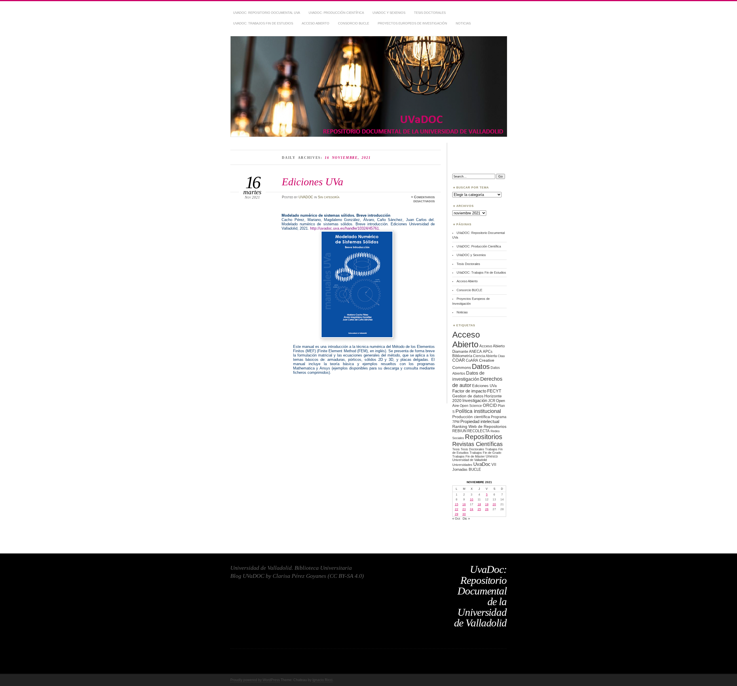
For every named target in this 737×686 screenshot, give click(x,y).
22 (456, 509)
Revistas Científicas (477, 444)
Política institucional (478, 411)
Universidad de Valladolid (469, 460)
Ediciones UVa (312, 182)
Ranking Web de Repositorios (479, 426)
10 (471, 499)
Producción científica (471, 416)
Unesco (492, 456)
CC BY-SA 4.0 (346, 576)
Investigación (474, 400)
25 (479, 509)
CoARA (472, 360)
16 (464, 504)
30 (464, 514)
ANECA (475, 351)
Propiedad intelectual (479, 421)
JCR (491, 401)
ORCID (490, 405)
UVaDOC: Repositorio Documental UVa (266, 12)
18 (479, 504)
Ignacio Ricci (322, 680)
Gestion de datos (467, 396)
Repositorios (483, 437)
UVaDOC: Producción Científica (336, 12)
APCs (488, 351)
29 (456, 514)
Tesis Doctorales (430, 12)
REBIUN (459, 431)
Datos (481, 366)
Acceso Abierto (315, 23)
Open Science (471, 405)
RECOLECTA (478, 431)
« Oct (456, 518)
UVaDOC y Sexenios (389, 12)
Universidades (462, 464)
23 (464, 509)
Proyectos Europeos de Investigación (412, 23)
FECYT (494, 391)
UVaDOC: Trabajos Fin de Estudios (263, 23)
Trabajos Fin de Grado (485, 452)
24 (471, 509)
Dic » (466, 518)
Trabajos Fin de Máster (468, 456)
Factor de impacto (469, 390)
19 (487, 504)
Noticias (463, 23)
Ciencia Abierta (485, 356)
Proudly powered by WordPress (255, 680)
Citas (501, 356)
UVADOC (306, 197)
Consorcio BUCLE (353, 23)
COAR (458, 360)
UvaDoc (482, 464)
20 (494, 504)
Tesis (456, 449)
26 (487, 509)
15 (456, 504)
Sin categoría (328, 197)
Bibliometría (462, 356)
